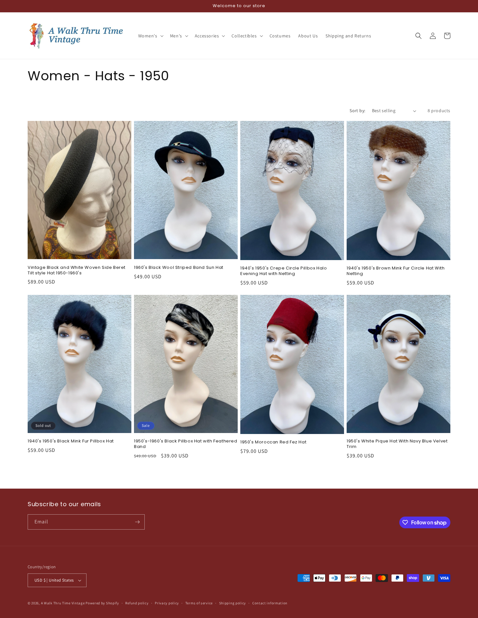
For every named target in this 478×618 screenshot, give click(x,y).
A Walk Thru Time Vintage (63, 603)
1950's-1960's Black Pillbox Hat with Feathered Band (185, 444)
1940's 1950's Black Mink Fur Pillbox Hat (71, 441)
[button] (150, 36)
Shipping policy (232, 603)
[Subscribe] (137, 522)
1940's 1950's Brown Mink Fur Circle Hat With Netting (396, 271)
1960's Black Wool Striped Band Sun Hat (178, 267)
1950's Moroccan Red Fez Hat (273, 442)
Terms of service (199, 603)
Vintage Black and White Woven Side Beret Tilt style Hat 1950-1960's (77, 270)
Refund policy (136, 603)
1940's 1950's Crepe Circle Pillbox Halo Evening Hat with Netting (283, 271)
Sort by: (357, 110)
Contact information (269, 603)
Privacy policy (167, 603)
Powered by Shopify (102, 603)
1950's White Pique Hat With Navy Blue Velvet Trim (397, 444)
